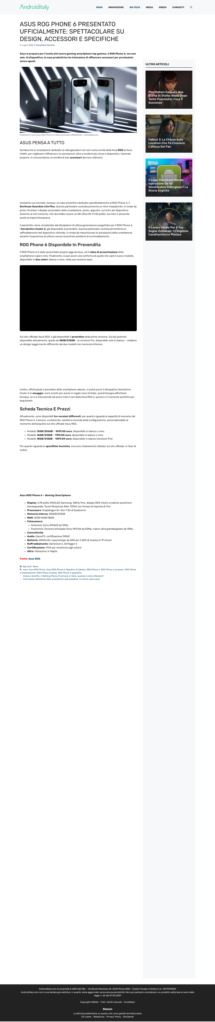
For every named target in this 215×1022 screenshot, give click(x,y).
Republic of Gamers (76, 569)
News (99, 7)
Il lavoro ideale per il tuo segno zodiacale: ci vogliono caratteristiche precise (168, 231)
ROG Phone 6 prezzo (47, 572)
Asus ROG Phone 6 (56, 569)
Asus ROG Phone (37, 569)
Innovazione (116, 7)
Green (162, 7)
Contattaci (129, 1002)
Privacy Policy (113, 1016)
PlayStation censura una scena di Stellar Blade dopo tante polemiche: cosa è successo (167, 97)
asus (25, 569)
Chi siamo (86, 1016)
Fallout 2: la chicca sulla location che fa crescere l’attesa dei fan (166, 143)
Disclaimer (128, 1016)
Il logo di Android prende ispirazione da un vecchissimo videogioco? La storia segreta (168, 185)
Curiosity (178, 7)
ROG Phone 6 (93, 569)
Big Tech (135, 7)
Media (149, 7)
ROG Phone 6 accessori (112, 569)
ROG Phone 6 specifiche (70, 572)
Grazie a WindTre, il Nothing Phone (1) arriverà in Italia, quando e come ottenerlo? (63, 576)
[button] (191, 7)
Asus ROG (34, 558)
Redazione (99, 1016)
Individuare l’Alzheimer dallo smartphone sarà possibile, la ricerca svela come (61, 579)
